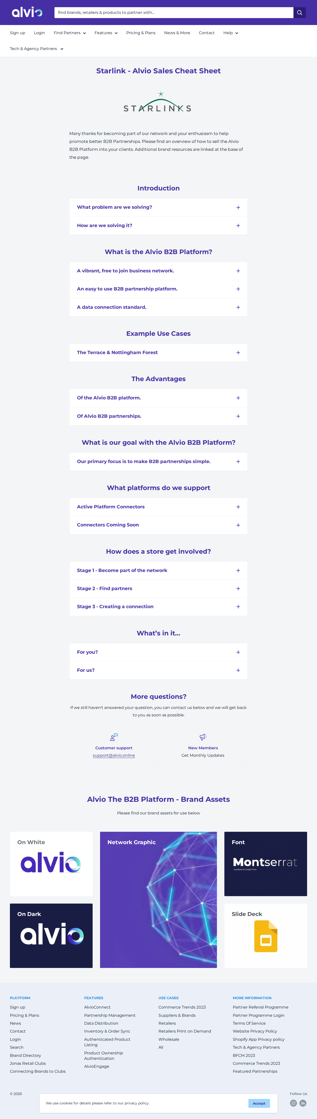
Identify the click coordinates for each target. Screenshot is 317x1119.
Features (103, 32)
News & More (177, 32)
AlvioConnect (97, 1007)
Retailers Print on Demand (184, 1031)
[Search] (299, 12)
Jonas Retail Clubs (28, 1063)
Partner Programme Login (259, 1015)
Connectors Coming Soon (108, 525)
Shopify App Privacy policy (259, 1039)
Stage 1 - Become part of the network (122, 570)
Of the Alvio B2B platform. (109, 398)
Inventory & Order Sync (107, 1031)
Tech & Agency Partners (34, 48)
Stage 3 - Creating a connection (115, 606)
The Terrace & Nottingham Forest (117, 352)
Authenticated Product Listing (107, 1042)
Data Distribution (101, 1023)
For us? (86, 670)
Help (228, 32)
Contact (207, 32)
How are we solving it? (104, 225)
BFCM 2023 (244, 1055)
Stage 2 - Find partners (104, 588)
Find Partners (67, 32)
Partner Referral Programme (261, 1007)
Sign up (17, 32)
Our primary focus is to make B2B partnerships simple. (144, 461)
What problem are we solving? (114, 207)
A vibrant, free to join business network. (125, 271)
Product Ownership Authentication (103, 1056)
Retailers (167, 1023)
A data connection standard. (111, 307)
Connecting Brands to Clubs (38, 1071)
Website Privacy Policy (255, 1031)
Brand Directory (25, 1055)
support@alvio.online (114, 755)
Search (17, 1047)
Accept (259, 1103)
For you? (87, 652)
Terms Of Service (249, 1023)
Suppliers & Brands (177, 1015)
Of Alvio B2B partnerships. (109, 416)
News (15, 1023)
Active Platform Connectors (111, 507)
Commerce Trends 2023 (182, 1007)
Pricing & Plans (141, 32)
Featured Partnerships (255, 1071)
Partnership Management (110, 1015)
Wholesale (168, 1039)
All (160, 1047)
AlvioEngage (96, 1066)
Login (39, 32)
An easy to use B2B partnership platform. (127, 289)
